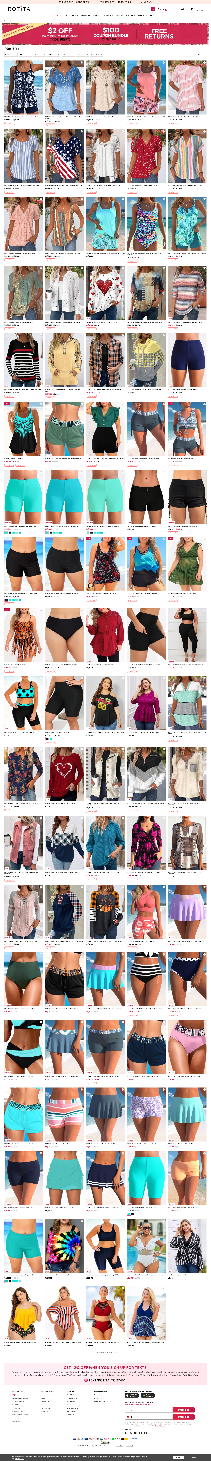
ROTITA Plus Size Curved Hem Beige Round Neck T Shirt (103, 117)
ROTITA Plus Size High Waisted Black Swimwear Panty (61, 665)
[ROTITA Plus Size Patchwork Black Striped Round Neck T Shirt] (23, 360)
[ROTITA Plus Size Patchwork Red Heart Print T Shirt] (64, 774)
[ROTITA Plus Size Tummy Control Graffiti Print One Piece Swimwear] (146, 224)
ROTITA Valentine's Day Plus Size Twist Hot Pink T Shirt (143, 872)
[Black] (10, 533)
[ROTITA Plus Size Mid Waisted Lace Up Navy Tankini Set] (23, 87)
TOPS (66, 15)
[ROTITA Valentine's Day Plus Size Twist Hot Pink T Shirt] (146, 843)
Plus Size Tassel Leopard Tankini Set (14, 665)
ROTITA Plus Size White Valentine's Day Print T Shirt (101, 322)
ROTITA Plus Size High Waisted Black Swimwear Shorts (20, 593)
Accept (178, 1457)
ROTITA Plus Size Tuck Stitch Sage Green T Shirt (18, 322)
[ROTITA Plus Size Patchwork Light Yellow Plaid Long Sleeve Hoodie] (64, 360)
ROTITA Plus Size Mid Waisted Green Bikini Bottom (19, 1009)
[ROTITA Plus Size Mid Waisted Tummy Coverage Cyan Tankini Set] (105, 224)
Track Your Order (17, 1408)
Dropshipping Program (74, 1405)
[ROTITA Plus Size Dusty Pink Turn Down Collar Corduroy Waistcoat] (23, 843)
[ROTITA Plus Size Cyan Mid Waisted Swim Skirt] (64, 1178)
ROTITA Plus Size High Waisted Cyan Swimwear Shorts (20, 526)
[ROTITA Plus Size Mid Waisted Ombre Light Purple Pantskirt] (187, 912)
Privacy (162, 1426)
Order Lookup (16, 1421)
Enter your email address (135, 1410)
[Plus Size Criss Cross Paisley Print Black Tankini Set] (105, 564)
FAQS (13, 1395)
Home (6, 21)
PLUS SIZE (97, 15)
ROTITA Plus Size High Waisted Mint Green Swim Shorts (102, 526)
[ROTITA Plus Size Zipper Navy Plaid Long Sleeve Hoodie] (64, 843)
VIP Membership (46, 1408)
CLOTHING (130, 15)
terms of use (119, 1446)
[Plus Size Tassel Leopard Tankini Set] (23, 635)
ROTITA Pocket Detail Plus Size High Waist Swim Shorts (143, 665)
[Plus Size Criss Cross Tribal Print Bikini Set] (187, 429)
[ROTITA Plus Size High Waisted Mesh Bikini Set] (146, 912)
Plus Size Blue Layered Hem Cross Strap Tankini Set (142, 593)
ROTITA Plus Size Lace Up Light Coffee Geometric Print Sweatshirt (184, 872)
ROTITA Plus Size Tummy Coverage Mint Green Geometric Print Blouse (187, 732)
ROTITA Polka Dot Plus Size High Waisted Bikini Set (19, 732)
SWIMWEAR (85, 15)
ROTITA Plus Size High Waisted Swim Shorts (58, 732)
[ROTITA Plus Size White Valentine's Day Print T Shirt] (105, 293)
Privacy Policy (98, 1398)
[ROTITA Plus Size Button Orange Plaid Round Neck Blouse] (105, 360)
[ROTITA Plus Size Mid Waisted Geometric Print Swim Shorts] (23, 1114)
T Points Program (46, 1405)
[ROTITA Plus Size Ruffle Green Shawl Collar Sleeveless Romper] (105, 429)
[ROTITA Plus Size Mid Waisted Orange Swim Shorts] (187, 1178)
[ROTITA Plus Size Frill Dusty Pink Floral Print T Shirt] (23, 224)
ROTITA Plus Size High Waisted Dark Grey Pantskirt (101, 1144)
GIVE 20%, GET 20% (18, 1418)
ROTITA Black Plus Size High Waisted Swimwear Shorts (61, 593)
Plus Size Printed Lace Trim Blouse (178, 1275)
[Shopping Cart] (202, 9)
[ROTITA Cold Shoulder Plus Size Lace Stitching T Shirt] (146, 703)
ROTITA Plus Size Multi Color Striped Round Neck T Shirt (185, 322)
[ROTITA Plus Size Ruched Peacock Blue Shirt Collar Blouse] (105, 843)
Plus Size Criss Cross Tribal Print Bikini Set (180, 458)
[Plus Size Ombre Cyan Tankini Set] (23, 429)
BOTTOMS (120, 15)
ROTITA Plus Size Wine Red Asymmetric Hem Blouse (101, 665)
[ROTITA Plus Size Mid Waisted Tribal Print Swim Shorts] (146, 429)
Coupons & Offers (17, 1411)
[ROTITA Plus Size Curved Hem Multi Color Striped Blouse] (187, 156)
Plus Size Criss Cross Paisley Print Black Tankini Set (101, 593)
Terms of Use (98, 1395)
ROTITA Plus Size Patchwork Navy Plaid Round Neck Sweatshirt (64, 941)
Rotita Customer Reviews (20, 1414)
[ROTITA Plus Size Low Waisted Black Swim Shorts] (146, 497)
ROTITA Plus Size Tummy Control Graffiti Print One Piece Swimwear (144, 253)
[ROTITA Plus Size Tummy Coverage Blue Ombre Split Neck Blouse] (64, 87)
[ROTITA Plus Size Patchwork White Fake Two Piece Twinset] (105, 156)
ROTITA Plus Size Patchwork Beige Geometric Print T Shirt (144, 322)
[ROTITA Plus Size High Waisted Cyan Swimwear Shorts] (23, 497)
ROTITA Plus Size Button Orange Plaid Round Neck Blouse (103, 389)
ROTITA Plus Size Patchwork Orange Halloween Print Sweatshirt (105, 941)
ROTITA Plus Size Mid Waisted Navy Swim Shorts (182, 389)
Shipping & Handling (18, 1401)
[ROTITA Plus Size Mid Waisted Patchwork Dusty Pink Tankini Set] (146, 87)
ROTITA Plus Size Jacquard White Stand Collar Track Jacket (62, 322)
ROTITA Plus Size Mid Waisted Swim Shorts (58, 1144)
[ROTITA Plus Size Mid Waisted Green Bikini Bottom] (23, 979)
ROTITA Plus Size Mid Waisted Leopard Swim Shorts (142, 1076)
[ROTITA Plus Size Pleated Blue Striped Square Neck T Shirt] (23, 156)
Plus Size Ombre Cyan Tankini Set (14, 458)
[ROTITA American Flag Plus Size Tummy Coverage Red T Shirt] (64, 156)
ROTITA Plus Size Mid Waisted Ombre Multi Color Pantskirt (103, 1009)
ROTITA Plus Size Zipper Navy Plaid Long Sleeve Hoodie (61, 872)
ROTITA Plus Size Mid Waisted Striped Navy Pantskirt (102, 1207)
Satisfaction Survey (73, 1408)
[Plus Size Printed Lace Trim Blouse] (187, 1245)
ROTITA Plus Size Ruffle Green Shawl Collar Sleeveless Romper (105, 458)
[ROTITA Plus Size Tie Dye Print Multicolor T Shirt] (64, 1245)
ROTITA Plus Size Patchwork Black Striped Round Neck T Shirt (22, 389)
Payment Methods (46, 1395)
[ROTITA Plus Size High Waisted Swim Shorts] (64, 703)
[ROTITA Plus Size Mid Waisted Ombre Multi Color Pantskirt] (105, 979)
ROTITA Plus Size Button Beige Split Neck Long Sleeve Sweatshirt (184, 804)
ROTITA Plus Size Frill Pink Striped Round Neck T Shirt (184, 117)
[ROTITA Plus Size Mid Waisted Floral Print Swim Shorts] (146, 1114)
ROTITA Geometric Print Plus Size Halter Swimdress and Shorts (145, 1342)
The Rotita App (71, 1411)
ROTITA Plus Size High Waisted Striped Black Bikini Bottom (144, 1009)
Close (194, 1457)
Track (186, 10)
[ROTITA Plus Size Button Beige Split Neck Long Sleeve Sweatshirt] (187, 774)
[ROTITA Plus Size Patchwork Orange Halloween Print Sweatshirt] (105, 912)
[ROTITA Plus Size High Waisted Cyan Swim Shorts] (146, 1178)
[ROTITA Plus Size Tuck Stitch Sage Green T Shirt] (23, 293)
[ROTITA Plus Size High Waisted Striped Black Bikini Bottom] (146, 979)
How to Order (45, 1401)
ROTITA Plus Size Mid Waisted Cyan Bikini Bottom (19, 1076)
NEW (59, 15)
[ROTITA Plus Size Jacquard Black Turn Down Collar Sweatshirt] (146, 774)
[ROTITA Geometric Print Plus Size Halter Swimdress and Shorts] (146, 1313)
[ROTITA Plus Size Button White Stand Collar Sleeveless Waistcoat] (105, 774)
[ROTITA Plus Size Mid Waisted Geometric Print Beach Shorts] (64, 429)
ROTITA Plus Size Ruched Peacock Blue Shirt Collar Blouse (103, 872)
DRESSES (74, 15)
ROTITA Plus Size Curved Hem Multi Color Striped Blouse (185, 185)
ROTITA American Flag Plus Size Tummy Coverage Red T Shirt (63, 185)
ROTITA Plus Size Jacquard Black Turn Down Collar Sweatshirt (145, 803)
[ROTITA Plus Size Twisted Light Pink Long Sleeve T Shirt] (23, 912)
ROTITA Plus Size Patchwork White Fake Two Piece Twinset (103, 185)
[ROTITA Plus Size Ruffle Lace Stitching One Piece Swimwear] (146, 1245)
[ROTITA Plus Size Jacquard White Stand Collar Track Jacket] (64, 293)
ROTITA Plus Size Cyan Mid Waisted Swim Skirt (59, 1207)
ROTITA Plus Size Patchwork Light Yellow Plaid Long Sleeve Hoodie (62, 390)
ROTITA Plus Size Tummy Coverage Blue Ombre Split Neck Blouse (62, 117)
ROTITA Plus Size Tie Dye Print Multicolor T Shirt (59, 1275)
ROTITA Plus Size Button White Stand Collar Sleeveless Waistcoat (102, 804)
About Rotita (71, 1395)
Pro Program (71, 1401)
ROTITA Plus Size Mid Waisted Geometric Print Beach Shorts (63, 458)
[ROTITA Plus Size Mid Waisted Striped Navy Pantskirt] (105, 1178)
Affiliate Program (72, 1398)
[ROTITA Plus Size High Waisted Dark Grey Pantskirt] (105, 1114)
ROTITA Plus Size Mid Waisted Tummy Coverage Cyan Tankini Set (105, 253)
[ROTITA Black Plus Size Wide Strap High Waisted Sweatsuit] (187, 635)
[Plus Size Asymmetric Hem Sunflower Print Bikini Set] (23, 1313)
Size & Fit (15, 1405)
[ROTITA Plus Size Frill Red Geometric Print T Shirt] (146, 156)
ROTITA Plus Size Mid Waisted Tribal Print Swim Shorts (143, 458)
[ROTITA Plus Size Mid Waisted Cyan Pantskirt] (187, 1114)
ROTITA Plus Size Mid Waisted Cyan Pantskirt (181, 1144)
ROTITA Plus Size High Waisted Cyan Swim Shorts (141, 1207)
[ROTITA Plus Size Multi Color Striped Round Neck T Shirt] (187, 293)
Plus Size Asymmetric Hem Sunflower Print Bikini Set (20, 1342)
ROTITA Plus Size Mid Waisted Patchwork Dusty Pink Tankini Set (146, 117)
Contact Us (44, 1411)
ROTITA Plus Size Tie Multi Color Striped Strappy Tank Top (62, 253)
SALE (152, 15)
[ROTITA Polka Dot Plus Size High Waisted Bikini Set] (23, 703)
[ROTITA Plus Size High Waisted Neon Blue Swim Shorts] (64, 497)
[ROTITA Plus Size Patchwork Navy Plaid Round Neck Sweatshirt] (64, 912)
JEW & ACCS (142, 15)
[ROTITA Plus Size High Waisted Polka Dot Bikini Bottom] (187, 979)
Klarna (43, 1398)
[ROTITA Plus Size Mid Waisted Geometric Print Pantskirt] (64, 1047)
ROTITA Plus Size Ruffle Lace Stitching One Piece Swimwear (145, 1275)
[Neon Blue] (13, 533)
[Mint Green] (16, 533)
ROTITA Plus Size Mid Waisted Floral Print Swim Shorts (143, 1144)
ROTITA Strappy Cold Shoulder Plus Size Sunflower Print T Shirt (105, 732)
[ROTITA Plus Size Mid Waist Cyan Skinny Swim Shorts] (23, 1245)
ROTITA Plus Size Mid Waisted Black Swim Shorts (182, 526)
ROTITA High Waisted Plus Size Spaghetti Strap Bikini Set (103, 1275)
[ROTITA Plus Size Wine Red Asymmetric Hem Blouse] (105, 635)
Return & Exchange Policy (20, 1398)
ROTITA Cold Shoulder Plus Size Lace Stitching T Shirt (143, 732)
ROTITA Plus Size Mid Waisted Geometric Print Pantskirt (62, 1076)
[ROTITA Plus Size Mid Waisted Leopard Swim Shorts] (146, 1047)
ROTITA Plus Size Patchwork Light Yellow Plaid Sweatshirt (144, 389)
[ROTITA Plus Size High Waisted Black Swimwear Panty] (64, 635)
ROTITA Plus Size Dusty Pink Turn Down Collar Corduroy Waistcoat (21, 872)
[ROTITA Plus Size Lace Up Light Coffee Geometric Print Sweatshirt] (187, 843)
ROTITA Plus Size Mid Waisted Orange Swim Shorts (183, 1207)
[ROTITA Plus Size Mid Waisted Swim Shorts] (64, 1114)
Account (175, 10)
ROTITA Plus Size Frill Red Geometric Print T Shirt (142, 185)
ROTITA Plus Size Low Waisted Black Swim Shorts (141, 526)
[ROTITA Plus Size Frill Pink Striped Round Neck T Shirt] (187, 87)
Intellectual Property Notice (102, 1401)
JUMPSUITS (108, 15)
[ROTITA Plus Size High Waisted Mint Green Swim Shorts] (105, 497)
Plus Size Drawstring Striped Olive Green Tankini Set (183, 593)
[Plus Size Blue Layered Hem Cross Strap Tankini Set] (146, 564)
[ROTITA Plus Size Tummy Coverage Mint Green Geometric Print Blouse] (187, 703)
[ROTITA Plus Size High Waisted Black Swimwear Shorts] (23, 564)
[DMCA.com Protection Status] (105, 1442)
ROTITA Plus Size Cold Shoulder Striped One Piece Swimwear (63, 1342)
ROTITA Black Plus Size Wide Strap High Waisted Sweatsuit (185, 665)
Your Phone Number (140, 1417)
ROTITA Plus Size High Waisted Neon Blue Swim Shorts (61, 526)
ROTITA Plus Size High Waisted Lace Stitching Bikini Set (102, 1342)
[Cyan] (6, 532)
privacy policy (130, 1446)
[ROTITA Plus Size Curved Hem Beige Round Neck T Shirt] (105, 87)
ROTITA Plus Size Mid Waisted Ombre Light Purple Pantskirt (186, 941)
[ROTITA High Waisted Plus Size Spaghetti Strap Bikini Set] (105, 1245)
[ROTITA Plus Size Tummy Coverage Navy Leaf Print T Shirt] (23, 774)
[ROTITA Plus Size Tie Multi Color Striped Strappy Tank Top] (64, 224)
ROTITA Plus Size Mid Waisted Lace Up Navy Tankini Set (20, 117)
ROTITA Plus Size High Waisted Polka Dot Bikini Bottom (184, 1009)
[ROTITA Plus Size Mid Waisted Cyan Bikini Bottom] (23, 1047)
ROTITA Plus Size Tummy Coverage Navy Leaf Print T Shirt (21, 803)
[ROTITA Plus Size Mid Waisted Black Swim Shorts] (187, 497)
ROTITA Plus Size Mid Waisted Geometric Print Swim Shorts (22, 1144)
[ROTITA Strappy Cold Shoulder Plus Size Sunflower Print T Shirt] (105, 703)
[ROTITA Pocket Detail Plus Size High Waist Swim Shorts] (146, 635)
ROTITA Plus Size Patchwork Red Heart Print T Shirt (60, 803)
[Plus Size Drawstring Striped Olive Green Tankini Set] (187, 564)
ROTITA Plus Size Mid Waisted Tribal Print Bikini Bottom (184, 1076)
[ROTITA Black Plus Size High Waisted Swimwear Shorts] (64, 564)
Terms (157, 1426)
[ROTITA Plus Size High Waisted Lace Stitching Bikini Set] (105, 1313)
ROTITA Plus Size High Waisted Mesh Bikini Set (141, 941)
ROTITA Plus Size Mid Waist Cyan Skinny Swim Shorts (19, 1275)
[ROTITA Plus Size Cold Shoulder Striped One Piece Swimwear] (64, 1313)
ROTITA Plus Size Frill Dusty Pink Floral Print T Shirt (19, 253)
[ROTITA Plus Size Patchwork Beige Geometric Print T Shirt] (146, 293)
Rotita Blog (70, 1414)
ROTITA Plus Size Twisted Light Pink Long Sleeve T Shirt (20, 941)
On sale (200, 54)
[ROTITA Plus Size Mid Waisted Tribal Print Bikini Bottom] (187, 1047)
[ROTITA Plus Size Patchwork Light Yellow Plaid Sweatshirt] (146, 360)
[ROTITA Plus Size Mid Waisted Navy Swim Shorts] (187, 360)
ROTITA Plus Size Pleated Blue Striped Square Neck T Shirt (21, 185)
